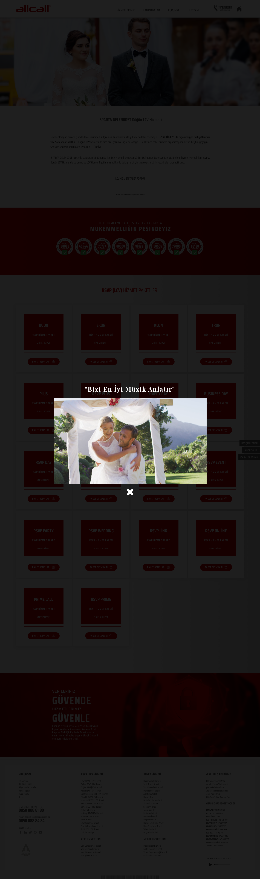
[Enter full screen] (202, 479)
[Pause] (58, 479)
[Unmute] (64, 479)
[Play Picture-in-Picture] (195, 479)
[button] (130, 492)
